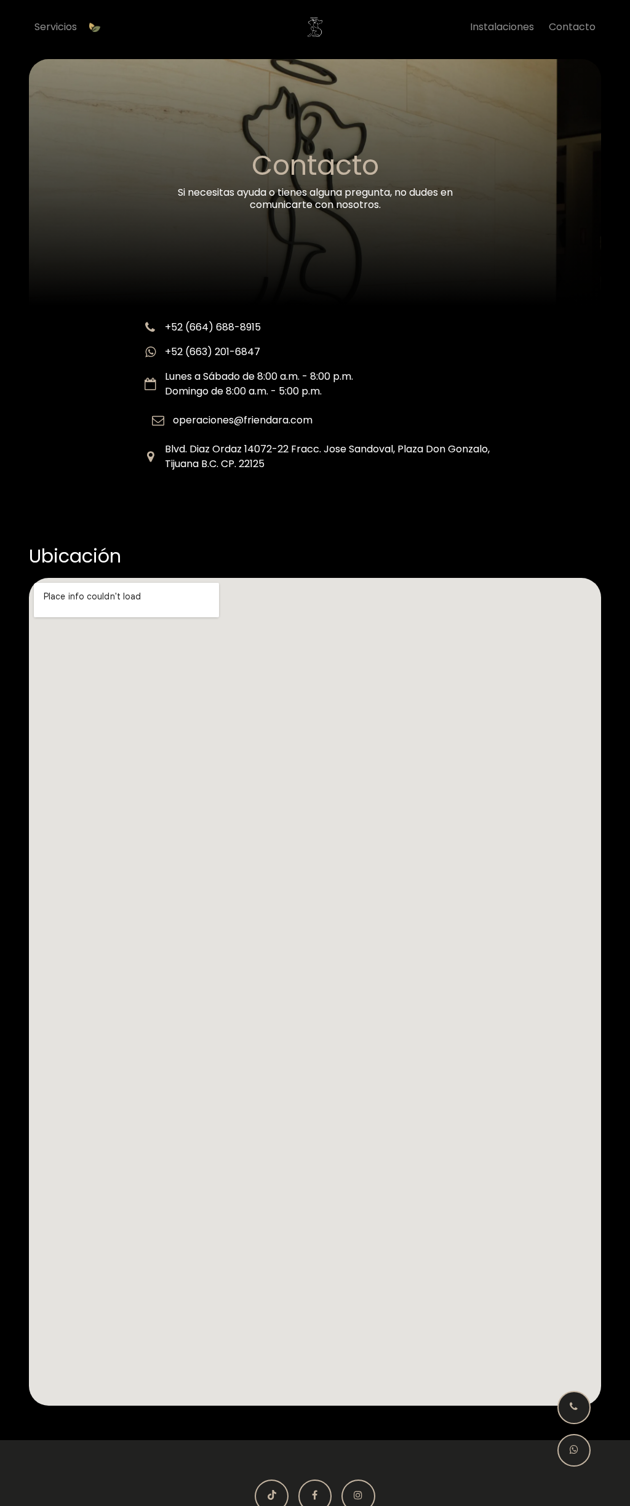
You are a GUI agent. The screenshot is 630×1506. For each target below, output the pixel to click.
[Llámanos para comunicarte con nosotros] (574, 1407)
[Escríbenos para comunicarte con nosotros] (574, 1450)
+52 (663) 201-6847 (212, 352)
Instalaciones (502, 27)
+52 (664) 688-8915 (213, 327)
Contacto (572, 27)
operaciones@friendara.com (243, 420)
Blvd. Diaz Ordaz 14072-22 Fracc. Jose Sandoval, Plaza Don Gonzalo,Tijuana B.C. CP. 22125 (327, 456)
